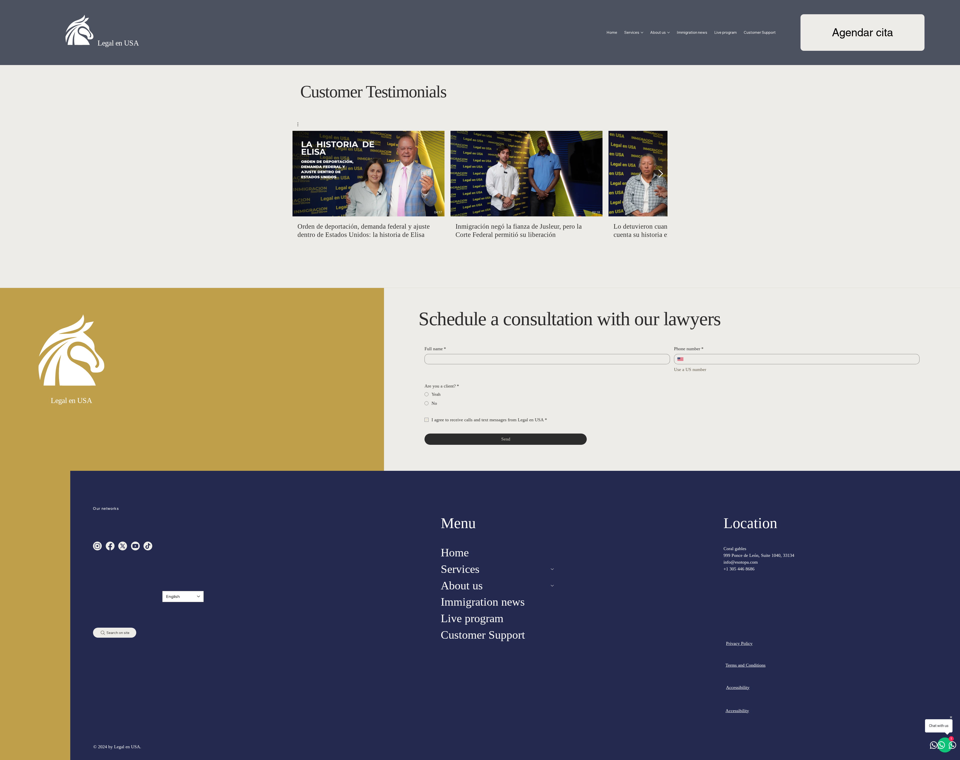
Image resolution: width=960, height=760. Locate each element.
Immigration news (483, 601)
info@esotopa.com (741, 562)
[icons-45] (97, 546)
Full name (435, 348)
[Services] (552, 569)
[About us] (552, 585)
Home (455, 552)
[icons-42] (110, 546)
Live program (472, 618)
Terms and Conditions (746, 665)
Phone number (689, 348)
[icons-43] (148, 546)
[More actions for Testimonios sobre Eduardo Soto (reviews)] (300, 124)
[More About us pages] (668, 32)
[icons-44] (135, 546)
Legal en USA (118, 43)
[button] (300, 124)
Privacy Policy (739, 643)
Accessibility (738, 687)
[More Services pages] (642, 32)
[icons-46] (122, 546)
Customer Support (483, 634)
